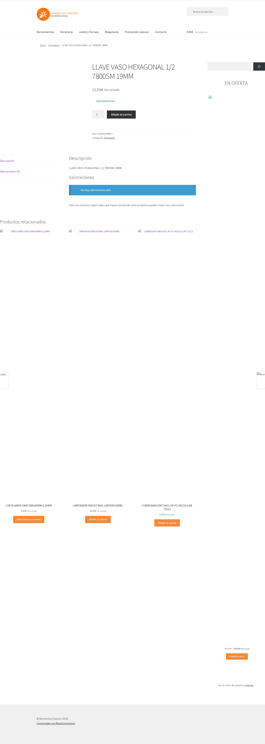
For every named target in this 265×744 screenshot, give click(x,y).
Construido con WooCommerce (56, 723)
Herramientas (45, 32)
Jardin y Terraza (89, 32)
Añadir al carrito (121, 114)
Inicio (43, 45)
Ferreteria (53, 45)
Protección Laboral (137, 32)
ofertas (249, 685)
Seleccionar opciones (29, 519)
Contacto (161, 32)
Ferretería (66, 32)
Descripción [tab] (7, 161)
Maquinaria (111, 32)
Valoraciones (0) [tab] (10, 171)
